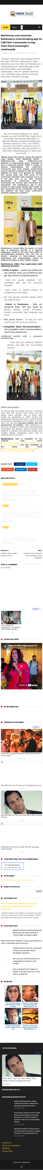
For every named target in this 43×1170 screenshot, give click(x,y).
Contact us (6, 1143)
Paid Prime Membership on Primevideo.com (18, 880)
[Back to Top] (21, 1167)
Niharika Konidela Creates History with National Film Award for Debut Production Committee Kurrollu (27, 1131)
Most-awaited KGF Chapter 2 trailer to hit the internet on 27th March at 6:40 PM (26, 971)
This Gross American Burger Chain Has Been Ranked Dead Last (30, 1027)
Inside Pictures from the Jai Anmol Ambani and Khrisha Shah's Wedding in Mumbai (27, 950)
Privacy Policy (7, 1151)
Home (5, 27)
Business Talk (25, 53)
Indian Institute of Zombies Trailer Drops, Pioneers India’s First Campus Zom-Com (20, 539)
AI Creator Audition (10, 484)
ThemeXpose (25, 1162)
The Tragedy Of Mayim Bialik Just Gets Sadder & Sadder (13, 1004)
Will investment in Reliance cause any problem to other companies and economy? (19, 906)
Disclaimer (6, 1148)
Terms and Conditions (11, 1145)
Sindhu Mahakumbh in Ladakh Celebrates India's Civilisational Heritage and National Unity (26, 1103)
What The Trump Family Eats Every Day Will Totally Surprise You (30, 1004)
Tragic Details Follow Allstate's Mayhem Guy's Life (13, 1027)
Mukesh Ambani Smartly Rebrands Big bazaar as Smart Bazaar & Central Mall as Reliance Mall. (27, 932)
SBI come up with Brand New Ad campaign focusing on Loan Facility (26, 961)
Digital (33, 53)
